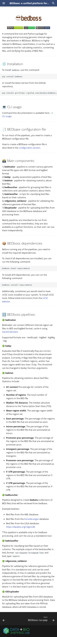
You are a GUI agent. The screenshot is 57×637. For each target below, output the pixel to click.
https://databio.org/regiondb (20, 526)
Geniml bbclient (10, 331)
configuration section (29, 147)
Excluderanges (31, 519)
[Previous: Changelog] (4, 619)
